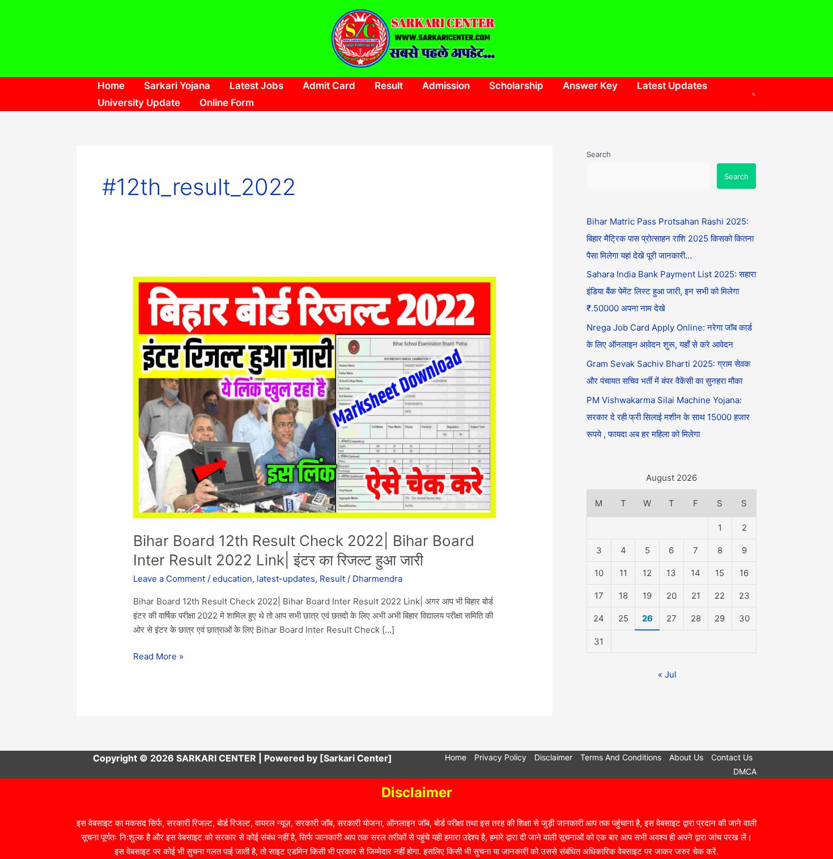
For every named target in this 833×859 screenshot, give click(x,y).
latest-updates (286, 578)
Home (111, 85)
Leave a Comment (169, 578)
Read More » (158, 656)
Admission (446, 85)
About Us (686, 757)
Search (598, 154)
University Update (138, 102)
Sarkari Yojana (177, 85)
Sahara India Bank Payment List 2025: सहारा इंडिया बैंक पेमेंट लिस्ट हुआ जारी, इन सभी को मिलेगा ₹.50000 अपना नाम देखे (671, 291)
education (232, 578)
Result (389, 85)
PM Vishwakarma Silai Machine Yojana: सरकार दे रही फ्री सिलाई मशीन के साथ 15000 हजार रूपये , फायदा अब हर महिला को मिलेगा (668, 417)
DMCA (744, 771)
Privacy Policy (500, 757)
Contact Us (732, 757)
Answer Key (590, 85)
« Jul (667, 674)
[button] (754, 94)
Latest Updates (672, 85)
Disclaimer (553, 757)
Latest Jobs (256, 85)
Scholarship (516, 85)
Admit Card (329, 85)
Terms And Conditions (620, 757)
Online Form (226, 102)
